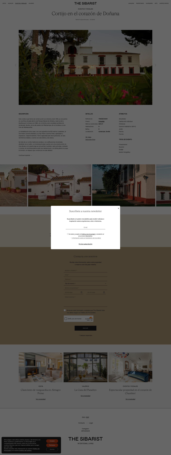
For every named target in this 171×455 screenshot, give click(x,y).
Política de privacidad (88, 234)
